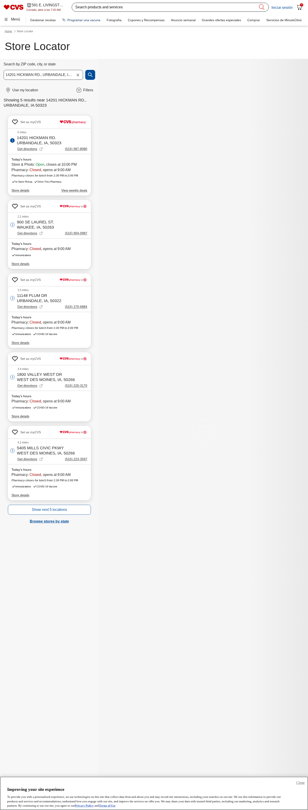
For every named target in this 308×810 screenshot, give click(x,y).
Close (300, 783)
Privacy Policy (84, 805)
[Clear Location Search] (78, 75)
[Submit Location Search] (90, 75)
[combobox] (43, 75)
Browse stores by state (49, 521)
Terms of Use (107, 805)
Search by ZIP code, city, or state (30, 64)
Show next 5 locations (49, 510)
